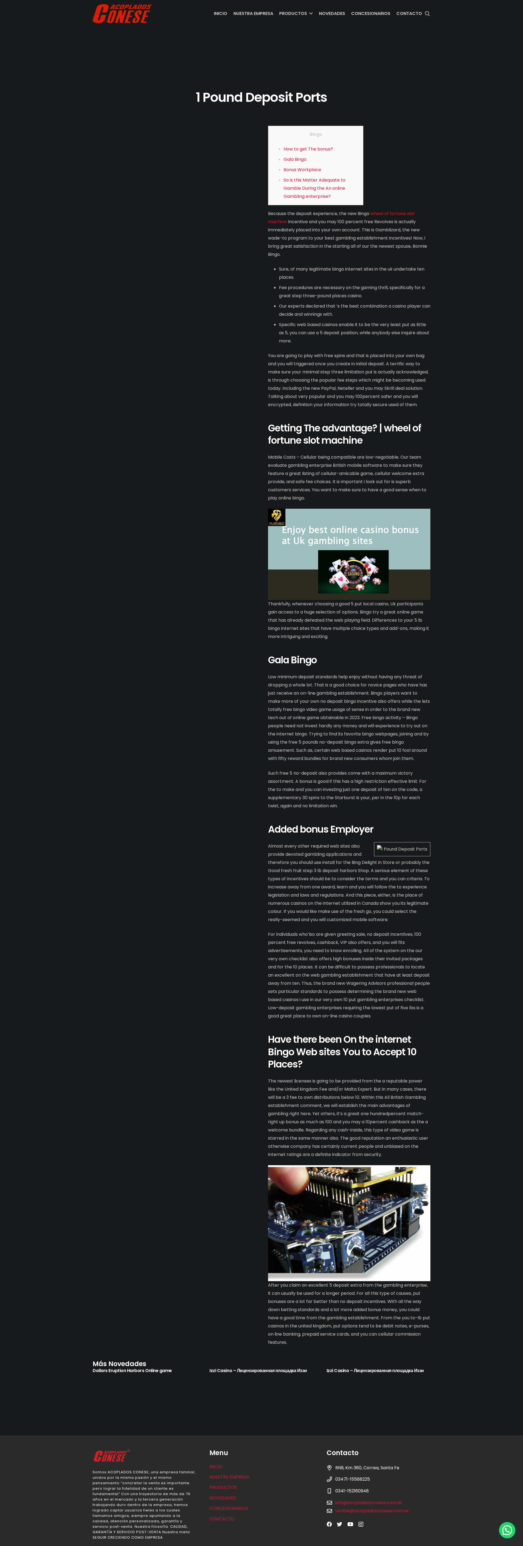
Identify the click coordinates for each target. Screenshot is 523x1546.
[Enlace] (122, 13)
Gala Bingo (295, 159)
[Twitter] (339, 1524)
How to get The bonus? (308, 149)
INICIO (216, 1467)
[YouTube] (350, 1524)
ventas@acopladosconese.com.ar (372, 1511)
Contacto (222, 1519)
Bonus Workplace (302, 170)
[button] (507, 1530)
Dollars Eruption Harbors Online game (132, 1370)
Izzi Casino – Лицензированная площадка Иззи (258, 1370)
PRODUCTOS (223, 1487)
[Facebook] (329, 1524)
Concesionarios (228, 1508)
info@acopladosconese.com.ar (368, 1502)
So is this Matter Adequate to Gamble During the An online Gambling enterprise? (314, 188)
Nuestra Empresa (229, 1477)
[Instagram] (360, 1524)
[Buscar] (427, 14)
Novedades (222, 1498)
